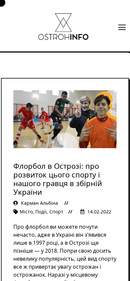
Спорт (56, 211)
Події (41, 211)
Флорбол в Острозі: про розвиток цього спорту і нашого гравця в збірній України (57, 179)
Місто (26, 211)
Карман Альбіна (39, 203)
